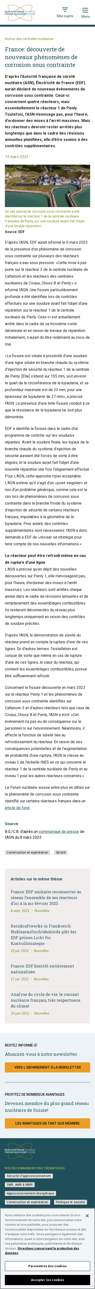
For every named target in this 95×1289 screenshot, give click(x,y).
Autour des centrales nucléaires (29, 39)
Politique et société (70, 1202)
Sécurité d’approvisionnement (29, 1176)
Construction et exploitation (27, 852)
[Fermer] (87, 1215)
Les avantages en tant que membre (47, 1123)
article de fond (17, 808)
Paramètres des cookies (47, 1266)
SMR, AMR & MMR (20, 1184)
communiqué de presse (59, 831)
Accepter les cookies (47, 1280)
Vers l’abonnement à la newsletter (47, 1067)
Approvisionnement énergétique (30, 1193)
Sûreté (61, 852)
